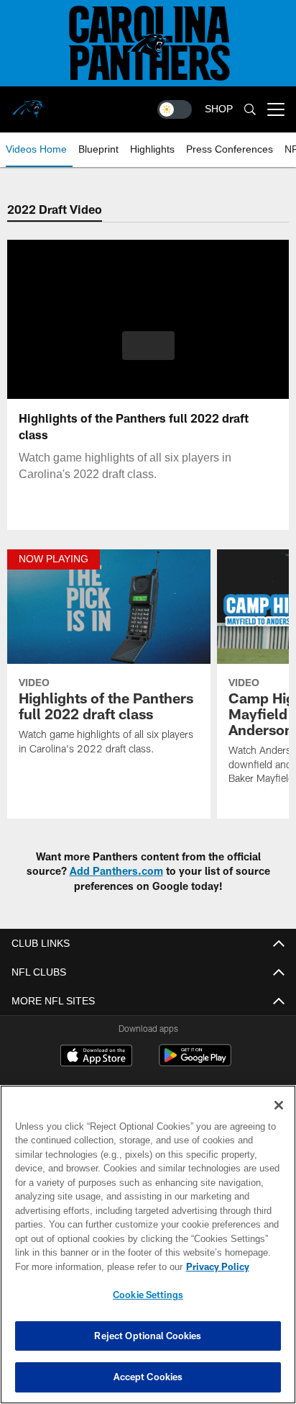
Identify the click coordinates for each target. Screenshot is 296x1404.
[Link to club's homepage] (28, 103)
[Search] (250, 110)
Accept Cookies (148, 1376)
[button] (148, 354)
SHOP (219, 109)
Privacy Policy (94, 1266)
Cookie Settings (148, 1294)
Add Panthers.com (116, 871)
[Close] (279, 1105)
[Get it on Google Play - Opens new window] (195, 1062)
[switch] (174, 109)
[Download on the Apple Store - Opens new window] (96, 1057)
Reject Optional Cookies (147, 1335)
